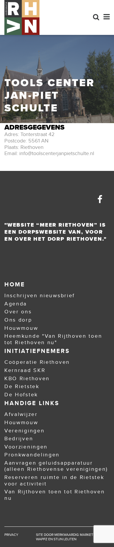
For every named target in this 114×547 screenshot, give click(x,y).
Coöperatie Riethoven (37, 362)
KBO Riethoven (27, 378)
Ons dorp (18, 320)
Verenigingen (24, 431)
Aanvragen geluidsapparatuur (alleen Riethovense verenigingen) (56, 466)
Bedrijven (18, 438)
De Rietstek (21, 386)
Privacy (11, 535)
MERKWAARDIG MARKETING (76, 535)
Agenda (15, 304)
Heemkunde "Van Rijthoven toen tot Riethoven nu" (53, 339)
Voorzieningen (26, 447)
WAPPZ (41, 539)
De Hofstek (21, 394)
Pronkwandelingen (32, 455)
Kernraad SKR (24, 370)
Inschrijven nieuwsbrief (39, 295)
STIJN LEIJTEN (64, 539)
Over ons (18, 312)
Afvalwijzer (21, 414)
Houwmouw (21, 328)
